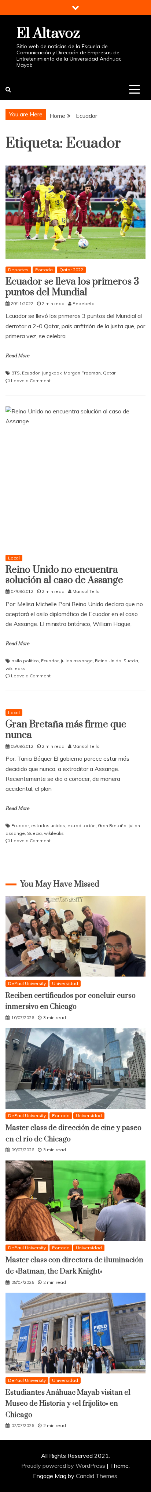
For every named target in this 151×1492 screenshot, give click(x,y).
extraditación (81, 825)
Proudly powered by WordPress (64, 1465)
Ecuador (31, 373)
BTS (15, 373)
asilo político (25, 660)
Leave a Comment (31, 380)
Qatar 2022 (71, 269)
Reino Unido (108, 660)
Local (14, 558)
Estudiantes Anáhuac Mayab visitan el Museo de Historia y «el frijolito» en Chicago (67, 1404)
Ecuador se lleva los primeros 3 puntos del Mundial (72, 287)
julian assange (77, 660)
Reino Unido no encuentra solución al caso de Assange (64, 575)
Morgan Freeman (82, 373)
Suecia (131, 660)
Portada (44, 269)
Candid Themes (96, 1476)
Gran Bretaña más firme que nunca (65, 729)
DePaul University (27, 983)
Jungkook (52, 373)
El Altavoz (48, 34)
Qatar (109, 373)
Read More (17, 356)
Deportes (18, 269)
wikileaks (15, 668)
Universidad (65, 983)
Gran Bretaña (112, 825)
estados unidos (48, 825)
